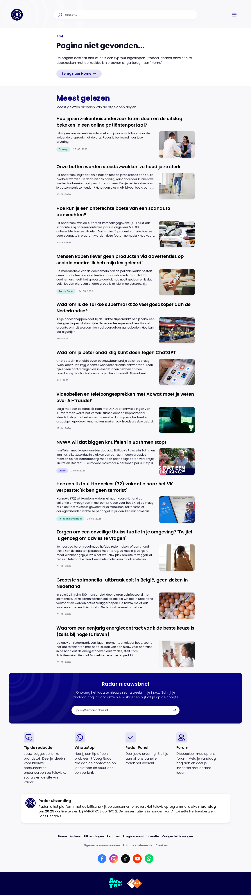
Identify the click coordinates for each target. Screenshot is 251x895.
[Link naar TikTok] (125, 858)
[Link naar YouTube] (137, 858)
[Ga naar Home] (17, 15)
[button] (234, 15)
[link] (79, 74)
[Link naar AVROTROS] (116, 883)
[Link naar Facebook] (102, 858)
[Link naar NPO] (134, 883)
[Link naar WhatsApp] (149, 858)
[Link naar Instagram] (113, 858)
